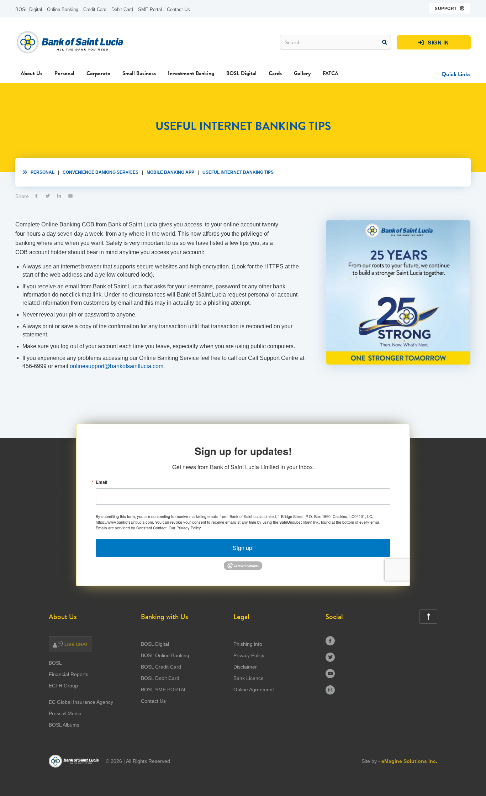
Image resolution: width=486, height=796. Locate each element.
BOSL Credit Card (161, 667)
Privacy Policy (248, 655)
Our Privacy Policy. (185, 527)
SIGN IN (433, 43)
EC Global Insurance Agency (81, 702)
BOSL (55, 663)
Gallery (302, 73)
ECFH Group (63, 685)
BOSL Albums (64, 725)
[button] (450, 8)
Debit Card (122, 9)
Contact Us (178, 9)
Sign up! (243, 548)
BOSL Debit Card (160, 678)
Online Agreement (253, 689)
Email (101, 482)
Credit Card (94, 9)
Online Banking (62, 9)
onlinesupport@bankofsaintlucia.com (116, 366)
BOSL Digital (28, 9)
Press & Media (65, 713)
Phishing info (247, 644)
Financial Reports (68, 674)
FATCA (330, 73)
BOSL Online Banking (165, 655)
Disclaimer (245, 667)
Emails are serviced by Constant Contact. (132, 527)
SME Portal (150, 9)
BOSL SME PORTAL (164, 689)
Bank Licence (248, 678)
